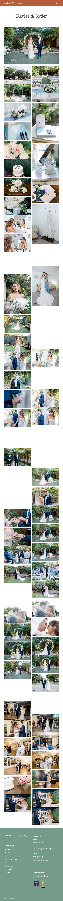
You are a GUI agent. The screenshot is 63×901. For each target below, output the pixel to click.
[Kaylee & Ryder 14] (45, 706)
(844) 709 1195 (38, 842)
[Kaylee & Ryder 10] (17, 480)
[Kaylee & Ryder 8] (17, 440)
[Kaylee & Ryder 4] (45, 320)
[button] (57, 3)
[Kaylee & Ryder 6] (45, 381)
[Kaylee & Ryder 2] (45, 258)
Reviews (8, 856)
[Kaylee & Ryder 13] (17, 693)
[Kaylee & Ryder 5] (45, 341)
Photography (9, 846)
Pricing (7, 852)
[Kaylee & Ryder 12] (17, 597)
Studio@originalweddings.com (44, 849)
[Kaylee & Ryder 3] (17, 266)
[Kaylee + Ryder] (17, 75)
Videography (9, 849)
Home (7, 842)
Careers (7, 873)
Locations (8, 869)
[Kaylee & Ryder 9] (45, 460)
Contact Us (9, 866)
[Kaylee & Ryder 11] (17, 501)
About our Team (11, 859)
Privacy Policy (38, 857)
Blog (6, 863)
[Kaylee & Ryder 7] (45, 439)
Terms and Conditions (40, 860)
